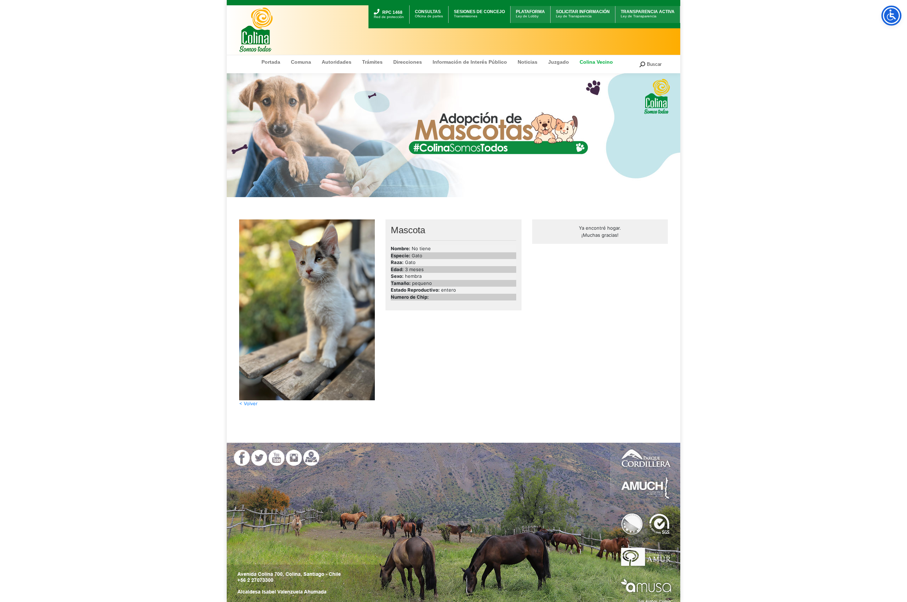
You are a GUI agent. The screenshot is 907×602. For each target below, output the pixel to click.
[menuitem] (389, 6)
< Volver (248, 403)
